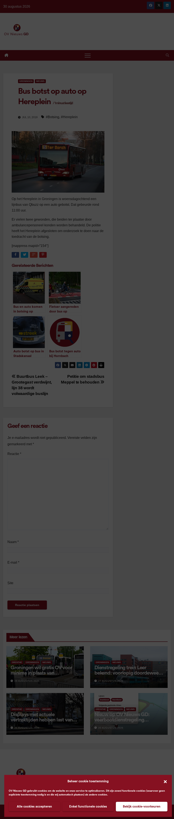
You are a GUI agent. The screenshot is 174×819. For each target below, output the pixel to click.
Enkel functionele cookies (88, 806)
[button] (165, 781)
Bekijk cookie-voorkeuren (141, 806)
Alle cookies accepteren (34, 806)
